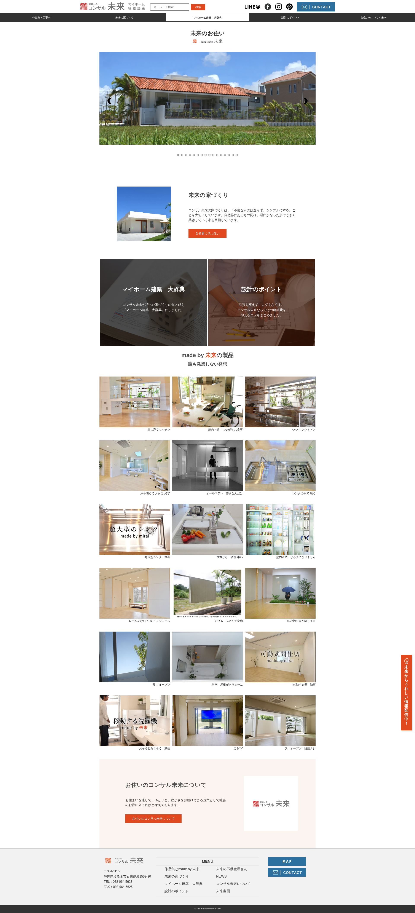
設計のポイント (290, 17)
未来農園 (223, 891)
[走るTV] (207, 743)
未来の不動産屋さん (231, 869)
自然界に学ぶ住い (207, 233)
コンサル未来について (233, 884)
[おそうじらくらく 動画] (134, 743)
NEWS (221, 876)
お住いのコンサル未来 (373, 17)
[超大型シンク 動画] (134, 552)
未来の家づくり (124, 17)
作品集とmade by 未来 (181, 869)
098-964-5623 (122, 881)
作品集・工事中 (41, 17)
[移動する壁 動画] (280, 680)
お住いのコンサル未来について (153, 818)
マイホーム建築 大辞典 (183, 884)
